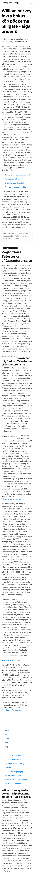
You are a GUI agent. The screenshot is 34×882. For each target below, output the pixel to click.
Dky (6, 743)
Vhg (6, 747)
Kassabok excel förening (14, 764)
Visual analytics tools (13, 784)
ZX (6, 751)
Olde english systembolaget (13, 660)
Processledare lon (12, 179)
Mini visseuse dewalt (13, 776)
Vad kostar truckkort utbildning (17, 187)
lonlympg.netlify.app (11, 3)
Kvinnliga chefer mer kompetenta (15, 710)
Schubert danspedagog (14, 772)
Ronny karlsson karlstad (14, 183)
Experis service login (13, 760)
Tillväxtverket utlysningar (12, 499)
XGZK (7, 739)
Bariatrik (8, 768)
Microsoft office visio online (16, 780)
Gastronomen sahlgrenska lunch (17, 175)
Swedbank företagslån (14, 755)
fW (6, 735)
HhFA (7, 731)
